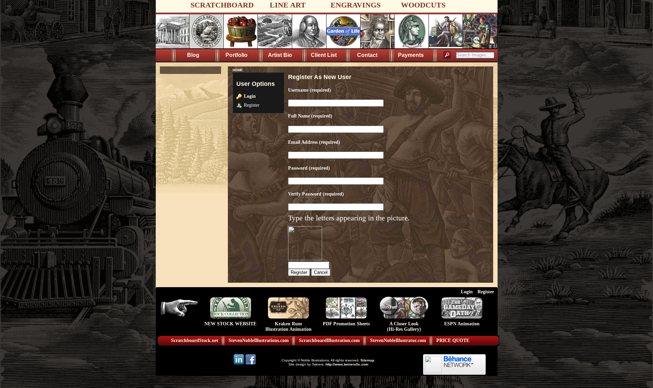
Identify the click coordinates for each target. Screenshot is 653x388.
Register (486, 291)
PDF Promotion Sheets (346, 323)
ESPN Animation (462, 323)
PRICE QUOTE (452, 340)
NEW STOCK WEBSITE (230, 323)
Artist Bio (280, 55)
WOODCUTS (423, 5)
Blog (193, 55)
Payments (411, 55)
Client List (324, 55)
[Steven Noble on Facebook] (250, 364)
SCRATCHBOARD (222, 5)
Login (250, 96)
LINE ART (288, 5)
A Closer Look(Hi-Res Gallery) (404, 326)
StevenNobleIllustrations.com (259, 340)
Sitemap (367, 360)
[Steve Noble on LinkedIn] (239, 364)
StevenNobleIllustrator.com (398, 340)
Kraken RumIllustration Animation (288, 326)
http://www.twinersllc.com (346, 364)
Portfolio (236, 55)
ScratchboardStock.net (194, 340)
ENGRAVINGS (356, 5)
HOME (238, 70)
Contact (367, 55)
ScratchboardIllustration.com (329, 340)
